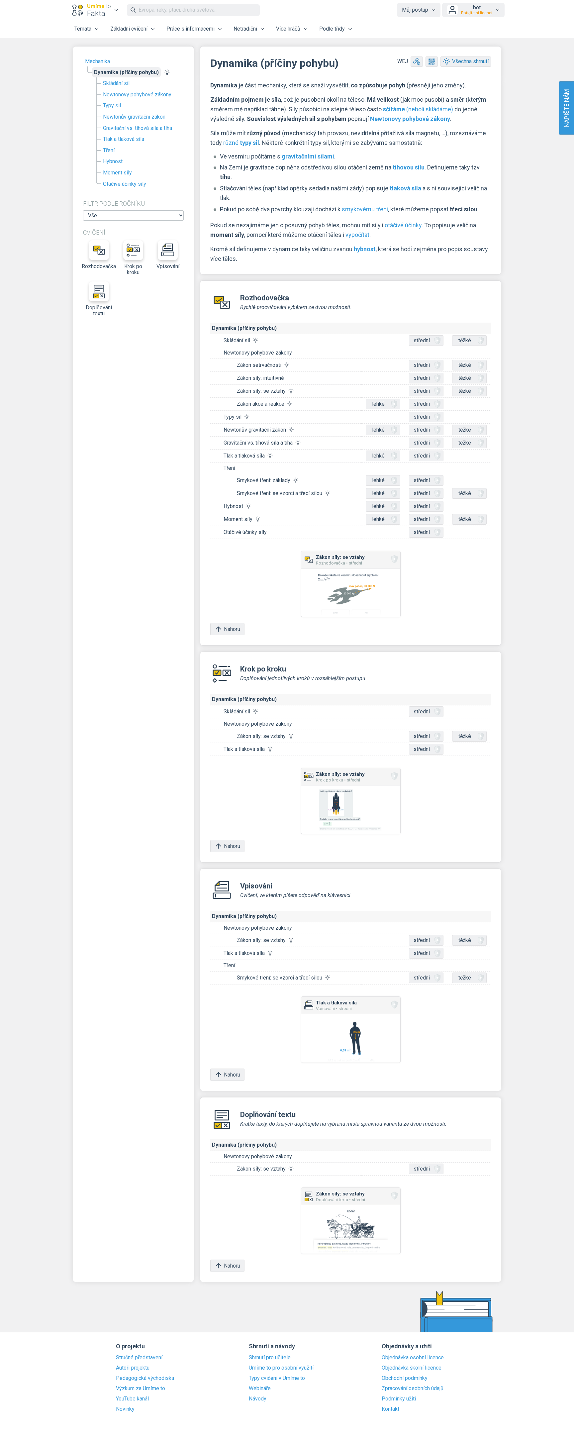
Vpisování (167, 266)
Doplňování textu (99, 310)
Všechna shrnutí (470, 61)
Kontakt (390, 1409)
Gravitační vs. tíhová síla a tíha (137, 128)
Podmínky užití (399, 1399)
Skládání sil (116, 83)
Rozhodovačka (99, 266)
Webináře (260, 1388)
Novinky (125, 1409)
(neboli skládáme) (418, 109)
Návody (257, 1399)
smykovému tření (365, 209)
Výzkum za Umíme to (140, 1388)
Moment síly (117, 172)
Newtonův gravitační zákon (134, 117)
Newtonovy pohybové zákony (137, 94)
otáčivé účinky (403, 225)
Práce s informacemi (190, 29)
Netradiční (245, 29)
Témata (82, 29)
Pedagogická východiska (145, 1378)
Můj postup (415, 10)
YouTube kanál (132, 1399)
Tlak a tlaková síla (123, 139)
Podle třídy (332, 29)
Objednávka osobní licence (413, 1358)
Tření (109, 150)
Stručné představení (139, 1358)
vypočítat (357, 234)
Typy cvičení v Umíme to (277, 1378)
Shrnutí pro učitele (270, 1358)
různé (241, 142)
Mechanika (97, 61)
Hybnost (113, 161)
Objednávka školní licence (411, 1368)
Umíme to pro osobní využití (281, 1368)
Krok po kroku (133, 269)
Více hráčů (288, 29)
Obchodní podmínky (405, 1378)
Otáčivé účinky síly (124, 184)
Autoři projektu (132, 1368)
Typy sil (112, 105)
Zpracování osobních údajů (412, 1388)
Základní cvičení (128, 29)
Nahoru (232, 629)
